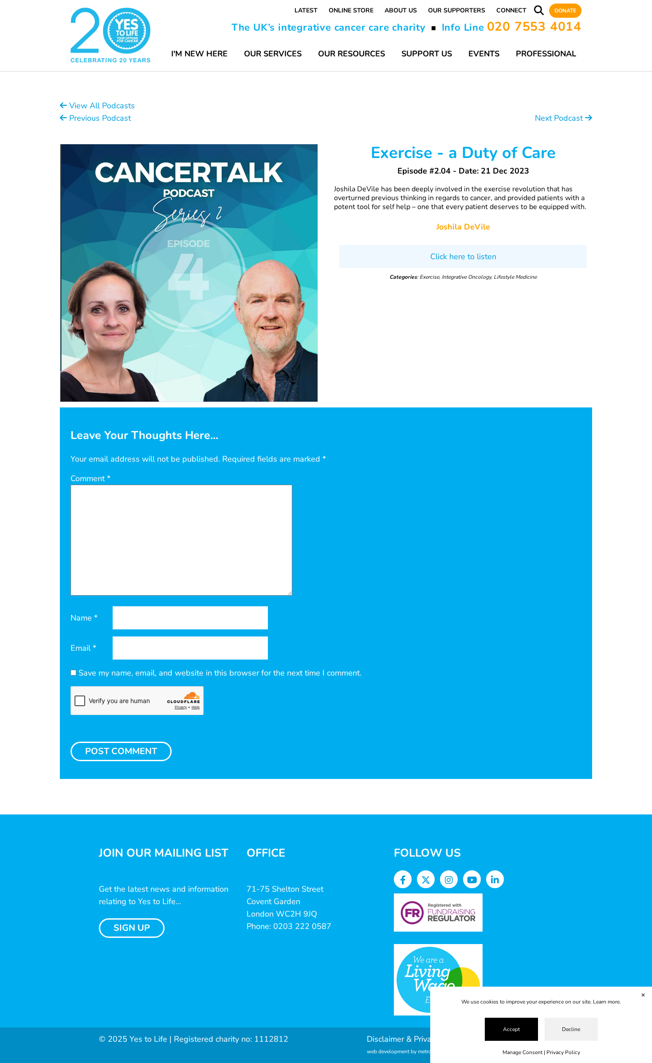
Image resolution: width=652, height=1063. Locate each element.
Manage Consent (522, 1052)
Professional (546, 53)
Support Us (426, 53)
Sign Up (132, 928)
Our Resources (351, 53)
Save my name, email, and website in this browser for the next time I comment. (220, 673)
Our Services (273, 53)
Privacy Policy (563, 1052)
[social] (403, 880)
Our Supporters (456, 10)
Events (483, 53)
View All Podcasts (101, 105)
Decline (571, 1029)
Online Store (351, 10)
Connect (511, 10)
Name (84, 618)
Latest (306, 10)
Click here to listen (463, 256)
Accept (511, 1029)
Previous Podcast (99, 118)
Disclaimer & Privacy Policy (414, 1039)
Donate (565, 10)
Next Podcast (560, 118)
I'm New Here (199, 53)
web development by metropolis (405, 1051)
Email (83, 648)
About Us (401, 10)
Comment (90, 478)
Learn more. (607, 1001)
